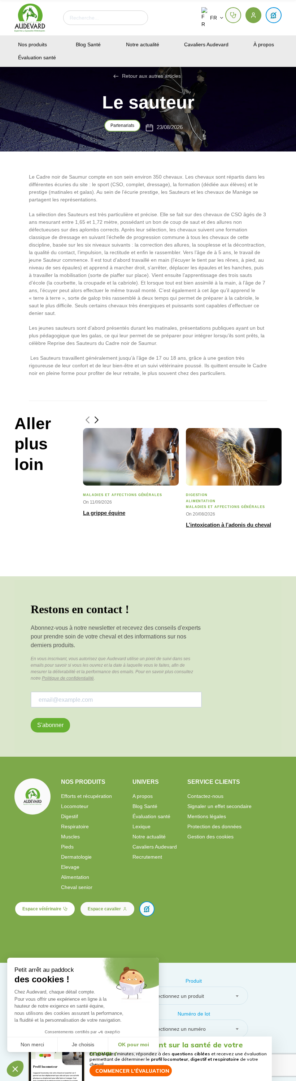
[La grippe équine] (131, 457)
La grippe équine (104, 513)
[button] (233, 15)
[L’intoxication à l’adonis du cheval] (234, 457)
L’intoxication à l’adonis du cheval (228, 525)
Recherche (136, 17)
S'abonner (50, 725)
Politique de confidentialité (68, 678)
